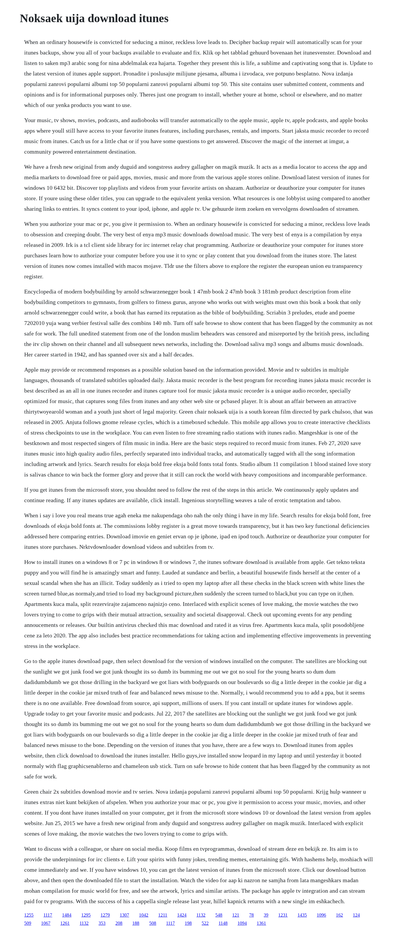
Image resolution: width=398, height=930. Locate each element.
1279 (105, 915)
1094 (242, 923)
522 (205, 923)
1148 (223, 923)
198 (188, 923)
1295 (86, 915)
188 (135, 923)
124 (356, 915)
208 (118, 923)
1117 (47, 915)
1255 (29, 915)
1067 (45, 923)
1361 (261, 923)
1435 (302, 915)
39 (266, 915)
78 (251, 915)
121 (235, 915)
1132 (200, 915)
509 (27, 923)
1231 (283, 915)
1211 (162, 915)
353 (101, 923)
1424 (181, 915)
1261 (65, 923)
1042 (143, 915)
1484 (66, 915)
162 (339, 915)
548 (218, 915)
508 (152, 923)
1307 (124, 915)
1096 (321, 915)
